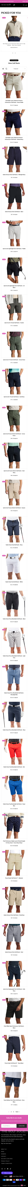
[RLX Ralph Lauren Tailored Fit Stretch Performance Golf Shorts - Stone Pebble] (14, 85)
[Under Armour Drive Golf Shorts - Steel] (14, 937)
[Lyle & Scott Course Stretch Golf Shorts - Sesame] (14, 492)
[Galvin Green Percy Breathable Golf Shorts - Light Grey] (14, 640)
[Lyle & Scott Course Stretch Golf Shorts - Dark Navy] (14, 455)
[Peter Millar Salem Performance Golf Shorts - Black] (14, 1011)
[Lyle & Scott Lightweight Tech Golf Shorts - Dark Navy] (14, 974)
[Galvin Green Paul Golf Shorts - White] (14, 566)
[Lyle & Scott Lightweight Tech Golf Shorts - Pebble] (14, 233)
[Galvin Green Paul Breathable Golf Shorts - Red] (14, 751)
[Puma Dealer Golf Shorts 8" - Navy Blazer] (14, 1048)
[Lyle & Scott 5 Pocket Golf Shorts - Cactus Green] (14, 344)
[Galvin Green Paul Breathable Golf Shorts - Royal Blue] (14, 789)
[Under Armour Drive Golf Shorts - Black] (14, 196)
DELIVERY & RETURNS (6, 1158)
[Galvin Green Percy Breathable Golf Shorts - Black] (14, 603)
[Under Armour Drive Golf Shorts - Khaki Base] (14, 900)
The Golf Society (13, 1185)
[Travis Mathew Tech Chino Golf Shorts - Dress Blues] (14, 1085)
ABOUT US (3, 1149)
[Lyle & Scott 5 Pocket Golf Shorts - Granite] (14, 307)
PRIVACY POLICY (5, 1161)
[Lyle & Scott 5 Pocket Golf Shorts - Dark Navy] (14, 381)
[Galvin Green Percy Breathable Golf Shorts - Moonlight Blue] (14, 677)
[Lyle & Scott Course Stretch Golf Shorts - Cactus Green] (14, 418)
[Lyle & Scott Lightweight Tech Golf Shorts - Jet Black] (14, 270)
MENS (2, 1151)
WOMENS (3, 1154)
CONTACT (3, 1156)
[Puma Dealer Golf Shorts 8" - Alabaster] (14, 863)
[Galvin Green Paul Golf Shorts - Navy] (14, 529)
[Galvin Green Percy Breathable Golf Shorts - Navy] (14, 714)
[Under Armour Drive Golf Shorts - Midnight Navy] (14, 159)
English (5, 1176)
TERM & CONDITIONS (6, 1163)
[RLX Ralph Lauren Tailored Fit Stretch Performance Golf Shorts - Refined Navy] (14, 122)
